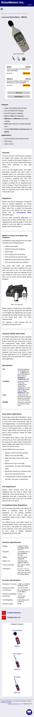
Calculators (4, 702)
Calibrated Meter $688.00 (17, 638)
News (29, 701)
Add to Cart (26, 73)
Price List (19, 92)
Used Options (19, 96)
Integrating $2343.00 (17, 684)
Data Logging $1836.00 (17, 661)
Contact (3, 701)
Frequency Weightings (21, 378)
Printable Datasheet (14, 612)
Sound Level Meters (14, 13)
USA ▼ (30, 5)
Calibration (23, 701)
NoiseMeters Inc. (12, 2)
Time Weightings (22, 392)
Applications (9, 701)
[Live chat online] (29, 712)
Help (9, 702)
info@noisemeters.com (14, 704)
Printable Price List (13, 617)
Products (4, 13)
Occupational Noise (24, 212)
